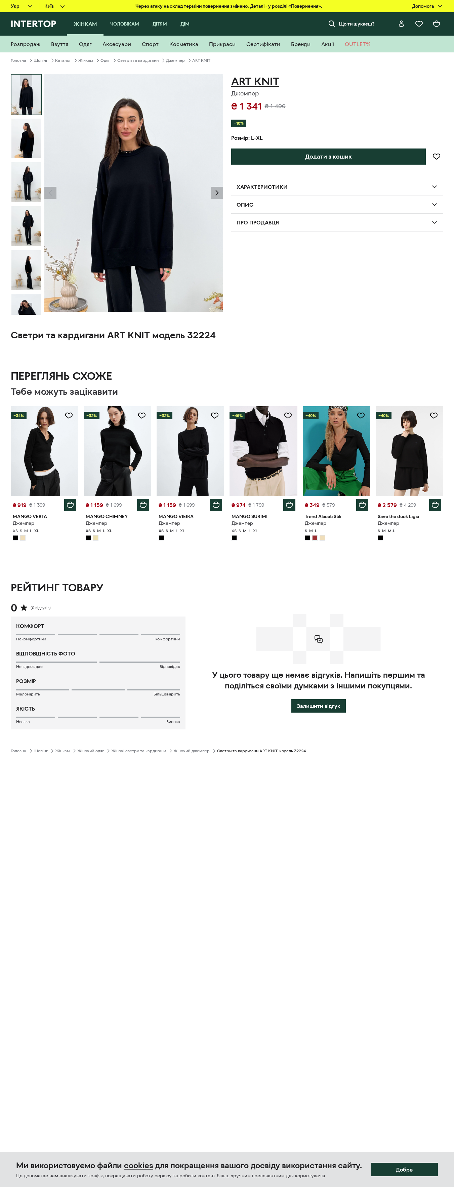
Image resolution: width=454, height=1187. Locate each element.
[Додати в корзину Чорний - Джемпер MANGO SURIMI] (289, 505)
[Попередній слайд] (50, 193)
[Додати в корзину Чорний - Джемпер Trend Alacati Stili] (362, 505)
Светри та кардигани (138, 60)
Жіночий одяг (90, 751)
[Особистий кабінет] (401, 24)
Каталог (63, 60)
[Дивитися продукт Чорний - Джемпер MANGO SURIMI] (263, 451)
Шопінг (41, 60)
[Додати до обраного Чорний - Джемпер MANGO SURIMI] (288, 415)
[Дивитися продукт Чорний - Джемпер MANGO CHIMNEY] (117, 451)
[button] (50, 193)
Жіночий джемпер (191, 751)
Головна (18, 60)
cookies (138, 1165)
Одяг (105, 60)
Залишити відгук (318, 706)
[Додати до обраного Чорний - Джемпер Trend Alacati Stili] (361, 415)
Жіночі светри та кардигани (138, 751)
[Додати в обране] (436, 156)
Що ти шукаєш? (357, 24)
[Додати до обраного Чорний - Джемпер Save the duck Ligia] (434, 415)
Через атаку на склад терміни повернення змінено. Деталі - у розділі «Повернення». (228, 6)
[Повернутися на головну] (33, 23)
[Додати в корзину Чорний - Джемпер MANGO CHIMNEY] (143, 505)
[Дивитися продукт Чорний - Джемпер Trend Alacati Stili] (336, 451)
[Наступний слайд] (26, 309)
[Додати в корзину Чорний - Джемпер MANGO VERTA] (70, 505)
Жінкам (85, 60)
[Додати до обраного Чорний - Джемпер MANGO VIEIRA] (214, 415)
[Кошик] (436, 24)
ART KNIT (201, 60)
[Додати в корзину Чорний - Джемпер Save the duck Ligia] (435, 505)
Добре (404, 1169)
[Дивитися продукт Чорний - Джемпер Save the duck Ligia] (409, 451)
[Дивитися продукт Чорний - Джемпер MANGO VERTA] (44, 451)
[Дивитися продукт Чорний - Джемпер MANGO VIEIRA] (190, 451)
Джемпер (175, 60)
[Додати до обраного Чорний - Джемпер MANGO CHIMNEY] (142, 415)
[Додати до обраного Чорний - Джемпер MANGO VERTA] (69, 415)
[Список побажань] (419, 24)
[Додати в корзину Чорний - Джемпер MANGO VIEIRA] (216, 505)
